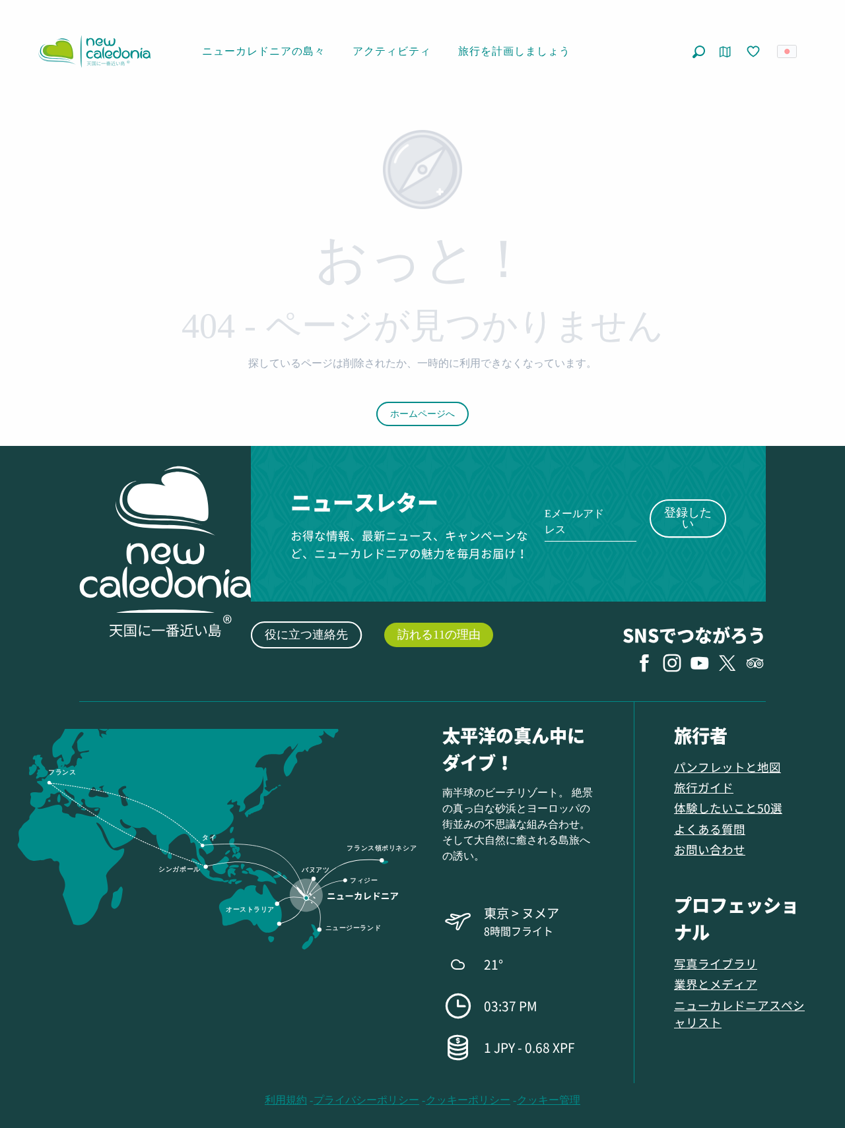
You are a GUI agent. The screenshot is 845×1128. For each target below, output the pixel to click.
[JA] (787, 51)
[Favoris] (754, 52)
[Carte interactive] (725, 51)
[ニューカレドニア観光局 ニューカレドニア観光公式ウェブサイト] (94, 51)
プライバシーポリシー (366, 1100)
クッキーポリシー (468, 1100)
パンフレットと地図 (727, 767)
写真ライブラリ (715, 963)
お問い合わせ (709, 849)
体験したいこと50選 (728, 808)
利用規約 (286, 1100)
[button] (699, 52)
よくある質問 (709, 829)
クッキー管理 (548, 1100)
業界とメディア (715, 984)
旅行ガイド (703, 787)
